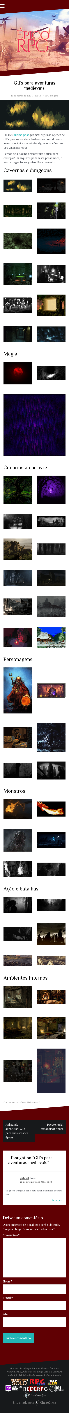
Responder (57, 1200)
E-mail (8, 1298)
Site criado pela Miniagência (34, 1403)
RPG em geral (51, 95)
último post (21, 135)
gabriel (24, 1178)
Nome (7, 1281)
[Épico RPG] (34, 39)
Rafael (38, 95)
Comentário (11, 1235)
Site (5, 1314)
